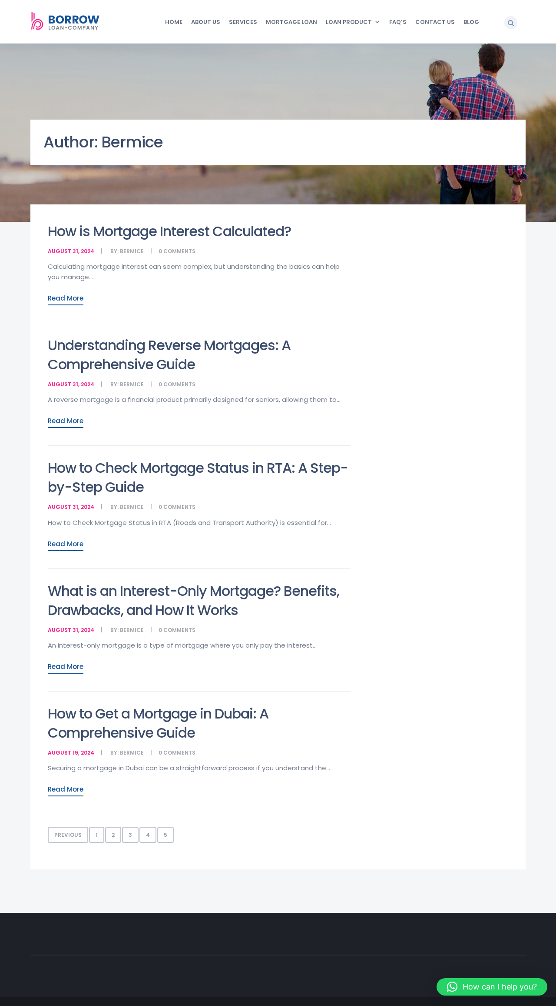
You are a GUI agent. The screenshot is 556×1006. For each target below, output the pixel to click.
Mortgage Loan (291, 22)
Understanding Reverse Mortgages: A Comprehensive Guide (169, 354)
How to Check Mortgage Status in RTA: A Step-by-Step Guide (198, 477)
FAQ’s (398, 22)
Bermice (132, 251)
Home (173, 22)
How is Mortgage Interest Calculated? (169, 231)
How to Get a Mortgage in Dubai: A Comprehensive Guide (158, 723)
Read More (65, 298)
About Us (205, 22)
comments (179, 251)
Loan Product (349, 22)
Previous (68, 835)
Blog (471, 22)
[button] (510, 22)
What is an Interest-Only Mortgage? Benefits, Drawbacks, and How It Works (193, 600)
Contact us (435, 22)
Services (243, 22)
